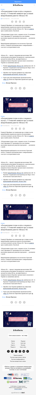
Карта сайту (23, 347)
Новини (13, 341)
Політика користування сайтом (18, 357)
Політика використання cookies (18, 361)
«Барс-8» (6, 79)
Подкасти (13, 347)
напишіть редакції (18, 388)
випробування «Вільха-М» (16, 66)
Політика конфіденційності (18, 359)
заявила (31, 29)
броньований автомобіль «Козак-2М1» (14, 74)
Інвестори (23, 343)
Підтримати (18, 1)
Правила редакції (18, 355)
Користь (13, 345)
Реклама (23, 345)
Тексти (13, 343)
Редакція (23, 341)
